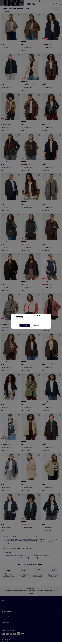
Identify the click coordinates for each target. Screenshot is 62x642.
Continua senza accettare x (18, 314)
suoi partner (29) (19, 317)
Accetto (25, 325)
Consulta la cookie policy (17, 322)
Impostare (36, 325)
